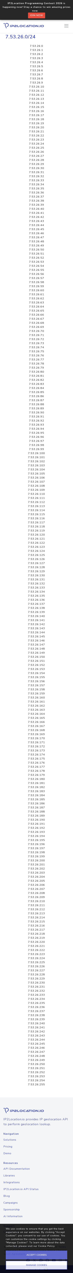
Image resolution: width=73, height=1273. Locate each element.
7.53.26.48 (36, 241)
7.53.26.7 (36, 74)
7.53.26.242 (36, 1031)
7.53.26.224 (36, 958)
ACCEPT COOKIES (36, 1255)
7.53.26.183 (36, 791)
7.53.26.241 (36, 1027)
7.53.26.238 (36, 1015)
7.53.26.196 (36, 844)
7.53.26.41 (36, 213)
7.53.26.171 (36, 742)
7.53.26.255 (36, 1084)
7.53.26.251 (36, 1068)
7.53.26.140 (36, 616)
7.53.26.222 (36, 950)
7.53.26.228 (36, 974)
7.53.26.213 (36, 913)
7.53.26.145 (36, 636)
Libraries (9, 1175)
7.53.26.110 (36, 494)
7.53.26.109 (36, 490)
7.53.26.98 (36, 445)
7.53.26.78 (36, 364)
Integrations (11, 1182)
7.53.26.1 (36, 50)
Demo (7, 1153)
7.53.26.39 (36, 205)
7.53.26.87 (36, 400)
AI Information (13, 1216)
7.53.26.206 (36, 885)
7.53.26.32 (36, 176)
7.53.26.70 (36, 331)
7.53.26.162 (36, 706)
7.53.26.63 (36, 302)
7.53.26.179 (36, 775)
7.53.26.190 (36, 820)
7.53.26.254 (36, 1080)
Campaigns (10, 1203)
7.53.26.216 (36, 926)
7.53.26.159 (36, 693)
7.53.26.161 (36, 702)
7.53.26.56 (36, 274)
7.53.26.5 (36, 66)
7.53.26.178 (36, 771)
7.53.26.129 (36, 571)
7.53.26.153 (36, 669)
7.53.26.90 (36, 412)
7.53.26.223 (36, 954)
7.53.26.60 (36, 290)
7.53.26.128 (36, 567)
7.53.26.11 (36, 91)
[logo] (36, 1110)
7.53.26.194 (36, 836)
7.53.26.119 (36, 530)
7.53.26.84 (36, 388)
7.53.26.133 (36, 587)
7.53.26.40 (36, 209)
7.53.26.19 (36, 123)
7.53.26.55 (36, 270)
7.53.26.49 (36, 245)
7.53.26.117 (36, 522)
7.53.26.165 (36, 718)
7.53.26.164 (36, 714)
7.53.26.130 (36, 575)
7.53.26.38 (36, 201)
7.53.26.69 (36, 327)
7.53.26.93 (36, 425)
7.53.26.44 (36, 225)
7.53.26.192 (36, 828)
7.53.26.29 (36, 164)
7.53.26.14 (36, 103)
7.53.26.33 (36, 180)
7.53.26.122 (36, 543)
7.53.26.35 (36, 188)
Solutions (9, 1140)
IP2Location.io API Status (21, 1189)
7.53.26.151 (36, 661)
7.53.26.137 (36, 604)
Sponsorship (11, 1209)
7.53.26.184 (36, 795)
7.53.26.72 (36, 339)
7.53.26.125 (36, 555)
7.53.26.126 (36, 559)
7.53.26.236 (36, 1007)
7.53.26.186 (36, 803)
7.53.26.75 (36, 351)
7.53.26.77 (36, 359)
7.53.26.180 (36, 779)
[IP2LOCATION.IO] (23, 25)
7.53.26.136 (36, 600)
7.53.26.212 (36, 909)
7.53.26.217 (36, 930)
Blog (6, 1196)
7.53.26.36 (36, 192)
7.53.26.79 (36, 368)
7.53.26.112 (36, 502)
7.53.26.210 (36, 901)
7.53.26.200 (36, 860)
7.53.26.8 (36, 78)
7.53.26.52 (36, 258)
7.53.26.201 (36, 864)
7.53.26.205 (36, 881)
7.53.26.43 (36, 221)
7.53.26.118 (36, 526)
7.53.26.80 (36, 372)
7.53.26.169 (36, 734)
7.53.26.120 (36, 535)
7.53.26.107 (36, 482)
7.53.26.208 (36, 893)
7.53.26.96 (36, 437)
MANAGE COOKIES (36, 1265)
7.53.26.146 (36, 640)
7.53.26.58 (36, 282)
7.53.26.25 (36, 148)
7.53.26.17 (36, 115)
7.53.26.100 (36, 453)
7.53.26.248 (36, 1056)
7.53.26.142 (36, 624)
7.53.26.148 (36, 649)
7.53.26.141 (36, 620)
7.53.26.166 (36, 722)
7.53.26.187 (36, 807)
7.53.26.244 (36, 1040)
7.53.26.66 (36, 315)
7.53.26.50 (36, 249)
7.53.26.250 (36, 1064)
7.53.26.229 (36, 978)
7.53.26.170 (36, 738)
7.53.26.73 (36, 343)
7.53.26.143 (36, 628)
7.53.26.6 (36, 70)
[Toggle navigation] (66, 26)
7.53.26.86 (36, 396)
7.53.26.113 (36, 506)
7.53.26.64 (36, 306)
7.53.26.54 (36, 266)
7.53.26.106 (36, 478)
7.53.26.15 (36, 107)
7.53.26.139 (36, 612)
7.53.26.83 (36, 384)
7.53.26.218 (36, 934)
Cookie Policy (46, 1246)
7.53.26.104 (36, 469)
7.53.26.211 (36, 905)
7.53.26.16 (36, 111)
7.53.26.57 (36, 278)
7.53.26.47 (36, 237)
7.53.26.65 (36, 311)
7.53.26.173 (36, 750)
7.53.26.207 (36, 889)
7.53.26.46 (36, 233)
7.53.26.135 (36, 596)
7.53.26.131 (36, 579)
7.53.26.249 (36, 1060)
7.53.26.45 (36, 229)
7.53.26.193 (36, 832)
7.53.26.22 (36, 135)
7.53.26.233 (36, 995)
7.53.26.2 (36, 54)
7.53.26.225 (36, 962)
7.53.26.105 (36, 473)
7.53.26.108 (36, 486)
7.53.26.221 (36, 946)
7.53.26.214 (36, 917)
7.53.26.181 (36, 783)
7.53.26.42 (36, 217)
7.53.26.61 (36, 294)
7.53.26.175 (36, 759)
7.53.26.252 (36, 1072)
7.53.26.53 (36, 262)
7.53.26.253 (36, 1076)
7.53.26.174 (36, 754)
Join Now (36, 15)
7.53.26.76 (36, 355)
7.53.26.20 (36, 127)
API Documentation (16, 1169)
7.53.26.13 (36, 99)
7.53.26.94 (36, 429)
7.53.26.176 (36, 763)
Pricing (7, 1146)
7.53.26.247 (36, 1052)
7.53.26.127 (36, 563)
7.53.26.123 (36, 547)
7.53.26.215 (36, 921)
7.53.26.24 (36, 144)
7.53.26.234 (36, 999)
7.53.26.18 (36, 119)
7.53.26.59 (36, 286)
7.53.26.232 (36, 991)
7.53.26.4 (36, 62)
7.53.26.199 (36, 856)
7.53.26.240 (36, 1023)
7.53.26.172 (36, 746)
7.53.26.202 (36, 868)
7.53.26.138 (36, 608)
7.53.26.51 (36, 254)
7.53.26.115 (36, 514)
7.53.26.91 (36, 416)
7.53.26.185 (36, 799)
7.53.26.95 (36, 433)
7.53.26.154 (36, 673)
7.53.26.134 (36, 592)
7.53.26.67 (36, 319)
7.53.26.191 (36, 824)
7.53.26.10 (36, 87)
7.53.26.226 (36, 966)
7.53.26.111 (36, 498)
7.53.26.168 (36, 730)
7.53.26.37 (36, 197)
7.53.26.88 (36, 404)
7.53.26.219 (36, 938)
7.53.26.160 (36, 697)
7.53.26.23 (36, 140)
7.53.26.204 (36, 877)
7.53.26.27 (36, 156)
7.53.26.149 (36, 653)
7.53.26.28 (36, 160)
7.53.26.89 (36, 408)
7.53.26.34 (36, 184)
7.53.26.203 (36, 873)
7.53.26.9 (36, 83)
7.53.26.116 (36, 518)
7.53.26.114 (36, 510)
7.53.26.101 (36, 457)
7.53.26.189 (36, 816)
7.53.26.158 (36, 689)
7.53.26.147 (36, 645)
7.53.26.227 (36, 970)
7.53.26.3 (36, 58)
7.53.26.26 (36, 152)
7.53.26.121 (36, 539)
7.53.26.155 (36, 677)
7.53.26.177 (36, 767)
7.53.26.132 (36, 583)
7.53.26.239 (36, 1019)
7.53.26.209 (36, 897)
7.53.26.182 (36, 787)
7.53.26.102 (36, 461)
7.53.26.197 (36, 848)
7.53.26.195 (36, 840)
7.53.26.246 (36, 1048)
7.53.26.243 (36, 1035)
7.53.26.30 (36, 168)
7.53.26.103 (36, 465)
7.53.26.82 (36, 380)
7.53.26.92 (36, 421)
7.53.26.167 (36, 726)
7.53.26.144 (36, 632)
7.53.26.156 (36, 681)
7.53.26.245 (36, 1044)
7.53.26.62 (36, 298)
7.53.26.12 (36, 95)
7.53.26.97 (36, 441)
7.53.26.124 (36, 551)
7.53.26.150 (36, 657)
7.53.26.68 (36, 323)
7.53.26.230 (36, 983)
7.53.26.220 (36, 942)
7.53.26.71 (36, 335)
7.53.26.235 (36, 1003)
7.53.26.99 (36, 449)
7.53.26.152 (36, 665)
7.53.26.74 (36, 347)
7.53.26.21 (36, 131)
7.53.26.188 (36, 811)
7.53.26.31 (36, 172)
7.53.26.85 (36, 392)
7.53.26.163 (36, 710)
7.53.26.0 (36, 46)
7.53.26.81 (36, 376)
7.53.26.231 (36, 987)
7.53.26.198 (36, 852)
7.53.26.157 (36, 685)
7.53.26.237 (36, 1011)
